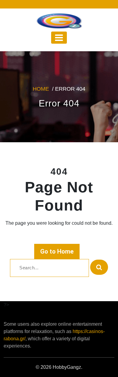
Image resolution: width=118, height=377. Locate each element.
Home (41, 89)
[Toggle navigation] (59, 38)
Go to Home (57, 251)
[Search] (99, 267)
